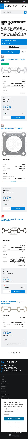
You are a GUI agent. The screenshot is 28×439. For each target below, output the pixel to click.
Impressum (3, 386)
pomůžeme (3, 36)
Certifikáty (3, 381)
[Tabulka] (23, 52)
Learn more (6, 413)
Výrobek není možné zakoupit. (14, 344)
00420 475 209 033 (9, 365)
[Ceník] (25, 52)
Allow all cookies (14, 418)
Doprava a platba (5, 394)
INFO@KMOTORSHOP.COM (10, 368)
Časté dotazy (4, 396)
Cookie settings (14, 427)
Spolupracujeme (4, 384)
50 (19, 353)
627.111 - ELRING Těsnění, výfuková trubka (11, 128)
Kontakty (3, 388)
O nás (2, 379)
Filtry (11, 52)
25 (16, 353)
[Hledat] (25, 12)
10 (13, 353)
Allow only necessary (14, 423)
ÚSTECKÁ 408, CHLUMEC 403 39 (12, 371)
